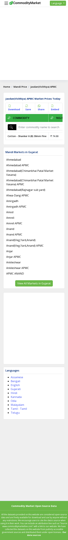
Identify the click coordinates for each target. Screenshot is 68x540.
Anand (10, 229)
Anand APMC (14, 234)
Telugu (15, 412)
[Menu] (5, 3)
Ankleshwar (13, 262)
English (15, 385)
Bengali (15, 381)
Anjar (9, 251)
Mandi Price (20, 86)
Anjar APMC (13, 257)
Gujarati (16, 389)
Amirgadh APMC (16, 206)
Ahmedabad (13, 159)
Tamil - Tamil (19, 409)
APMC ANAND (15, 273)
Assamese (17, 377)
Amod (9, 212)
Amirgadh (12, 201)
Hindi (14, 393)
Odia (13, 401)
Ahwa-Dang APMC (17, 195)
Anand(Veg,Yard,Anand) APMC (25, 245)
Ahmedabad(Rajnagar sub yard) (25, 190)
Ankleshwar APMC (17, 268)
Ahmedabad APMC (17, 165)
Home (6, 86)
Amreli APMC (14, 223)
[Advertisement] (34, 46)
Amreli (10, 218)
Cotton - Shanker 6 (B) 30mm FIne (27, 136)
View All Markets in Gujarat (34, 283)
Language (57, 3)
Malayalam (17, 405)
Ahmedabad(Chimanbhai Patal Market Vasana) (29, 173)
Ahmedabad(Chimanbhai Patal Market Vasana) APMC (29, 182)
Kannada (16, 397)
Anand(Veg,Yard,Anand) (20, 240)
